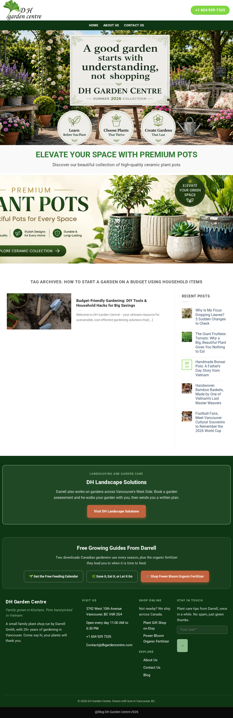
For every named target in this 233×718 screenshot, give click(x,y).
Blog (146, 675)
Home (93, 25)
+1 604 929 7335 (98, 637)
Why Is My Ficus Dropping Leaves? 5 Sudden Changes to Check (210, 317)
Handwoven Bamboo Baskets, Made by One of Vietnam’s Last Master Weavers (209, 394)
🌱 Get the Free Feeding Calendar (53, 576)
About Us (111, 25)
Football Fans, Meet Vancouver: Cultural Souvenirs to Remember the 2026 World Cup (210, 422)
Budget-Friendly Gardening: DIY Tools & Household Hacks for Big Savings (111, 303)
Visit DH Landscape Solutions (116, 511)
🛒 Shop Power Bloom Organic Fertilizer (175, 576)
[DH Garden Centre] (26, 10)
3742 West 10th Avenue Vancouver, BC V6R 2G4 (104, 611)
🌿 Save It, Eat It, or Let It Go (112, 576)
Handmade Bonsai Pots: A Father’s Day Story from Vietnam (210, 368)
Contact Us (134, 25)
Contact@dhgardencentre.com (109, 645)
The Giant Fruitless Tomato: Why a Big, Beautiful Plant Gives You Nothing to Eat (210, 343)
